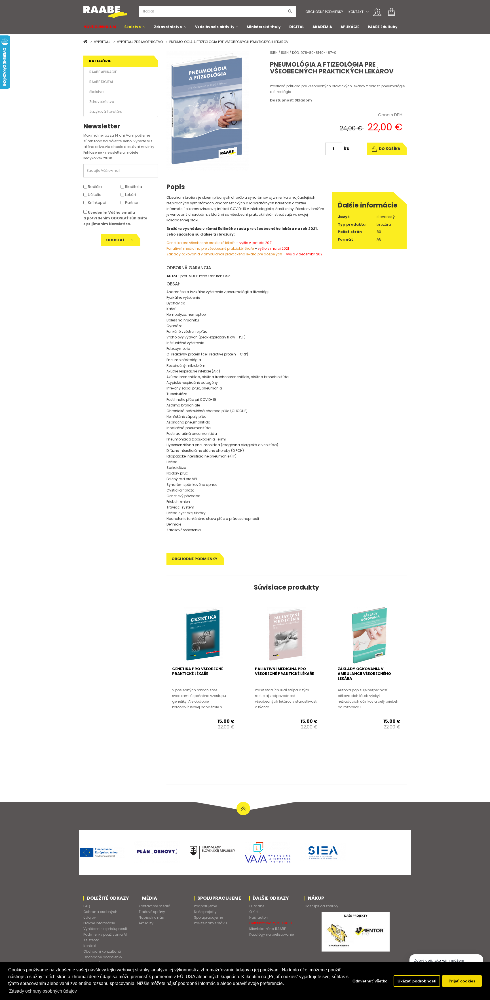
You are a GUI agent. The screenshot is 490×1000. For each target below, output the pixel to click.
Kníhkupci (96, 202)
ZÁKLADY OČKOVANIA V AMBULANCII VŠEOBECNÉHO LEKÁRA (364, 673)
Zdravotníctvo (168, 26)
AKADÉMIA (322, 26)
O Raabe (256, 906)
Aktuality (146, 923)
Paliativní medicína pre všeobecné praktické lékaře (210, 248)
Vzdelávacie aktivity (215, 26)
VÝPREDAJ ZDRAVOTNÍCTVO (140, 41)
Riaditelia (133, 186)
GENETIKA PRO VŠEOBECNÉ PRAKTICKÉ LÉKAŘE (197, 671)
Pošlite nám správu (210, 923)
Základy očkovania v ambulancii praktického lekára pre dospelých (224, 254)
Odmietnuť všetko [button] (370, 981)
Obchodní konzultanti (102, 951)
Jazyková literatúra (105, 111)
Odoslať (116, 240)
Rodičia (94, 186)
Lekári (130, 194)
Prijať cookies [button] (462, 981)
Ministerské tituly (264, 26)
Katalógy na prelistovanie (271, 934)
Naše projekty (205, 911)
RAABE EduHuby (383, 26)
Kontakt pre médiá (154, 906)
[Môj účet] (377, 12)
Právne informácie (99, 923)
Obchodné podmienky (324, 11)
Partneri (132, 202)
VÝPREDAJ (102, 41)
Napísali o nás (151, 917)
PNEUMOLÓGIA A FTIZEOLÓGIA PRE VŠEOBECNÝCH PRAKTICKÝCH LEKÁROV (228, 41)
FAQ (86, 906)
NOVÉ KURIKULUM (99, 26)
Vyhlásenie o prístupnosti (105, 928)
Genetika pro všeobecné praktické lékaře (200, 242)
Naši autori (258, 917)
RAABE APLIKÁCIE (103, 71)
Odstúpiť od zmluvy (321, 906)
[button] (367, 11)
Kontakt (356, 11)
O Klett (254, 911)
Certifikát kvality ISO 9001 (270, 923)
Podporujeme (205, 906)
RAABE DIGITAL (101, 81)
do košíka (389, 148)
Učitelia (94, 194)
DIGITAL (296, 26)
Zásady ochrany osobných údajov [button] (43, 991)
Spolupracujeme (208, 917)
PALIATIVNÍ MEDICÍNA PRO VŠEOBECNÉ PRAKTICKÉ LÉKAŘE (284, 671)
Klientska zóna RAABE (267, 928)
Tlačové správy (152, 911)
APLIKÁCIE (350, 26)
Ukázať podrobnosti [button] (417, 981)
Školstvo (132, 26)
